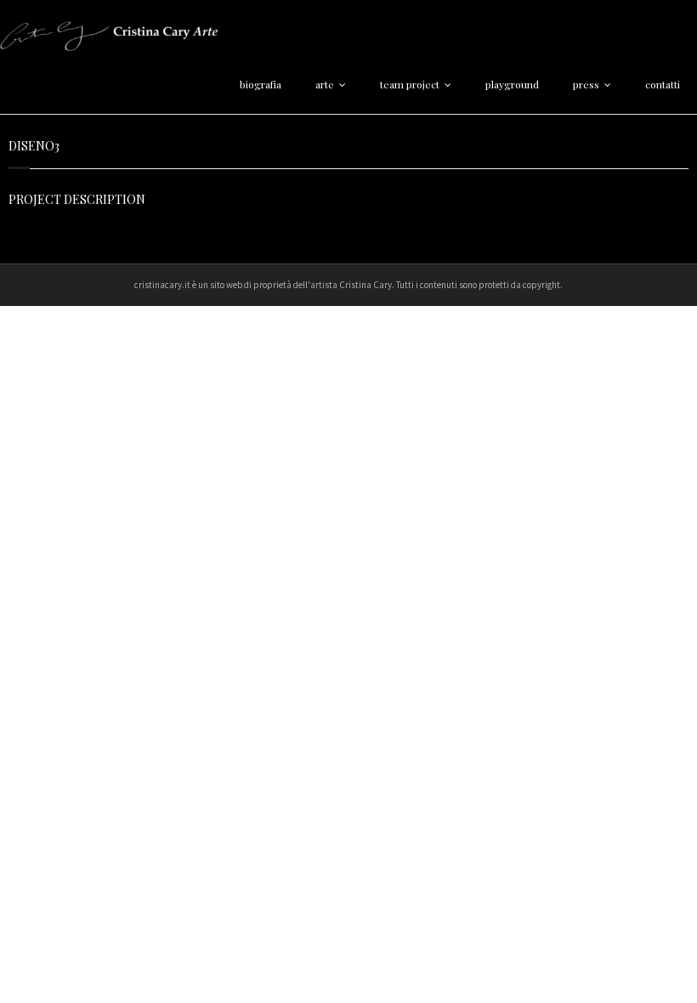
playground (512, 84)
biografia (260, 84)
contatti (662, 84)
